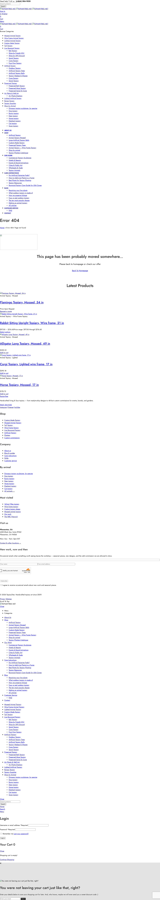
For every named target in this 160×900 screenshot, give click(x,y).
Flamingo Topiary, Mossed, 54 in (22, 302)
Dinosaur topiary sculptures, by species (18, 473)
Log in (3, 838)
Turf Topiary (8, 425)
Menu (2, 21)
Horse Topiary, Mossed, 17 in (19, 385)
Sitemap (9, 599)
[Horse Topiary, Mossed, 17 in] (11, 375)
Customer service (10, 460)
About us (7, 450)
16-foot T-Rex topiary (11, 504)
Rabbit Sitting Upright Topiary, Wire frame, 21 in (32, 323)
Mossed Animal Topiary (12, 422)
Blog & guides (9, 453)
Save (23, 899)
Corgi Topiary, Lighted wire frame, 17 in (26, 364)
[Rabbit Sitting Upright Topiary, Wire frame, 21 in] (18, 314)
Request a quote (6, 311)
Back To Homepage (80, 270)
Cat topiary (8, 488)
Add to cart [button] (4, 352)
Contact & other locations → (10, 543)
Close (2, 606)
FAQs (6, 458)
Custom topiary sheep (12, 509)
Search (3, 6)
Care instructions (10, 455)
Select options (5, 332)
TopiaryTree (4, 396)
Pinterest (11, 407)
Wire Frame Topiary (11, 427)
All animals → (9, 491)
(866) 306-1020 (6, 405)
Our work (7, 514)
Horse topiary (9, 483)
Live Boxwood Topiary (12, 430)
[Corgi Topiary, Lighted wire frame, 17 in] (15, 355)
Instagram (3, 407)
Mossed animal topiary (12, 511)
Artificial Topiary (10, 433)
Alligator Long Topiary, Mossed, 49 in (25, 343)
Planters (7, 435)
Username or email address (14, 825)
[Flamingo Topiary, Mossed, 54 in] (13, 293)
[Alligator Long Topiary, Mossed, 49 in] (14, 334)
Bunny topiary (9, 478)
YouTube (17, 407)
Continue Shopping (7, 859)
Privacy (2, 599)
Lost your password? (21, 833)
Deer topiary (8, 481)
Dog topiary (8, 476)
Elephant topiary (10, 486)
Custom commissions (11, 438)
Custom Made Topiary (12, 420)
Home (2, 227)
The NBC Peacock (11, 516)
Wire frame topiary (11, 506)
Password (7, 829)
